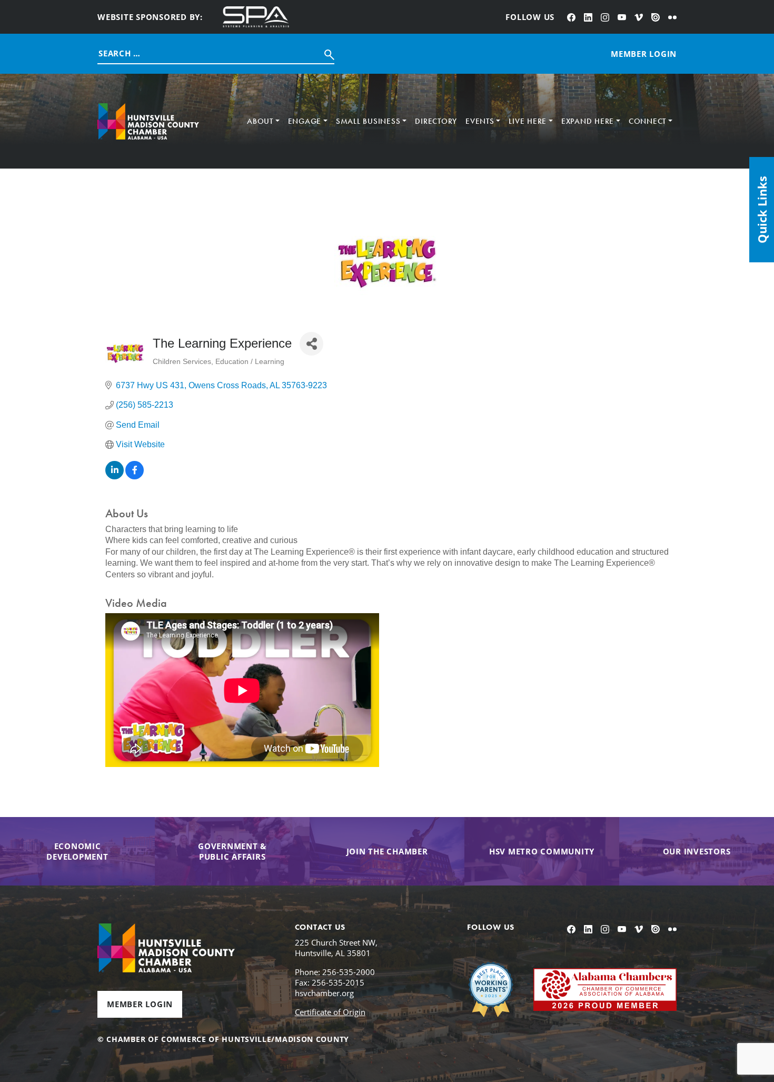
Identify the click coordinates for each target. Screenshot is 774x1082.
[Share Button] (311, 344)
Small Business (368, 121)
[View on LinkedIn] (114, 476)
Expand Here (587, 121)
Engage (305, 121)
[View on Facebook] (134, 476)
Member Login (140, 1004)
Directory (436, 121)
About (260, 121)
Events (479, 121)
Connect (647, 121)
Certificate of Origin (330, 1012)
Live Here (528, 121)
